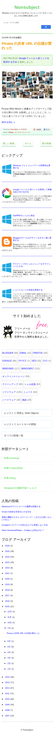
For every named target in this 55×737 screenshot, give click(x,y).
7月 (9, 628)
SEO (34, 361)
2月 (9, 663)
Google (7, 361)
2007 (7, 716)
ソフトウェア (9, 392)
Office (22, 361)
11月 (9, 617)
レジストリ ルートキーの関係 (20, 424)
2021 (7, 573)
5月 (9, 647)
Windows (8, 368)
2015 (7, 606)
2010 (7, 699)
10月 (9, 622)
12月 (9, 611)
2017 (7, 595)
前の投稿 (46, 143)
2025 (7, 551)
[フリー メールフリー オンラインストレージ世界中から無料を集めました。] (27, 344)
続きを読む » (8, 122)
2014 (7, 677)
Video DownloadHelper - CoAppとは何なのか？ (23, 530)
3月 (9, 658)
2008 (7, 710)
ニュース (27, 392)
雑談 (24, 400)
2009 (7, 704)
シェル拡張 (30, 384)
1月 (9, 669)
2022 (7, 568)
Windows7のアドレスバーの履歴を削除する (21, 506)
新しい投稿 (8, 143)
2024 (7, 557)
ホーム (28, 143)
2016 (7, 601)
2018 (7, 590)
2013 (7, 682)
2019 (7, 584)
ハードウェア (9, 400)
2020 (7, 579)
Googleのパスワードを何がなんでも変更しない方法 (25, 525)
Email (23, 353)
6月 (9, 641)
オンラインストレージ (22, 132)
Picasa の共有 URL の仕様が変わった (23, 633)
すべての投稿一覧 (13, 435)
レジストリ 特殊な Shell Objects (21, 413)
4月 (9, 652)
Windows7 (27, 368)
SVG (45, 361)
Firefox (38, 353)
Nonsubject (27, 7)
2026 (7, 546)
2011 (7, 693)
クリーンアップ (10, 384)
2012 (7, 688)
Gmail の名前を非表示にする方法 (16, 512)
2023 (7, 562)
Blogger (11, 132)
